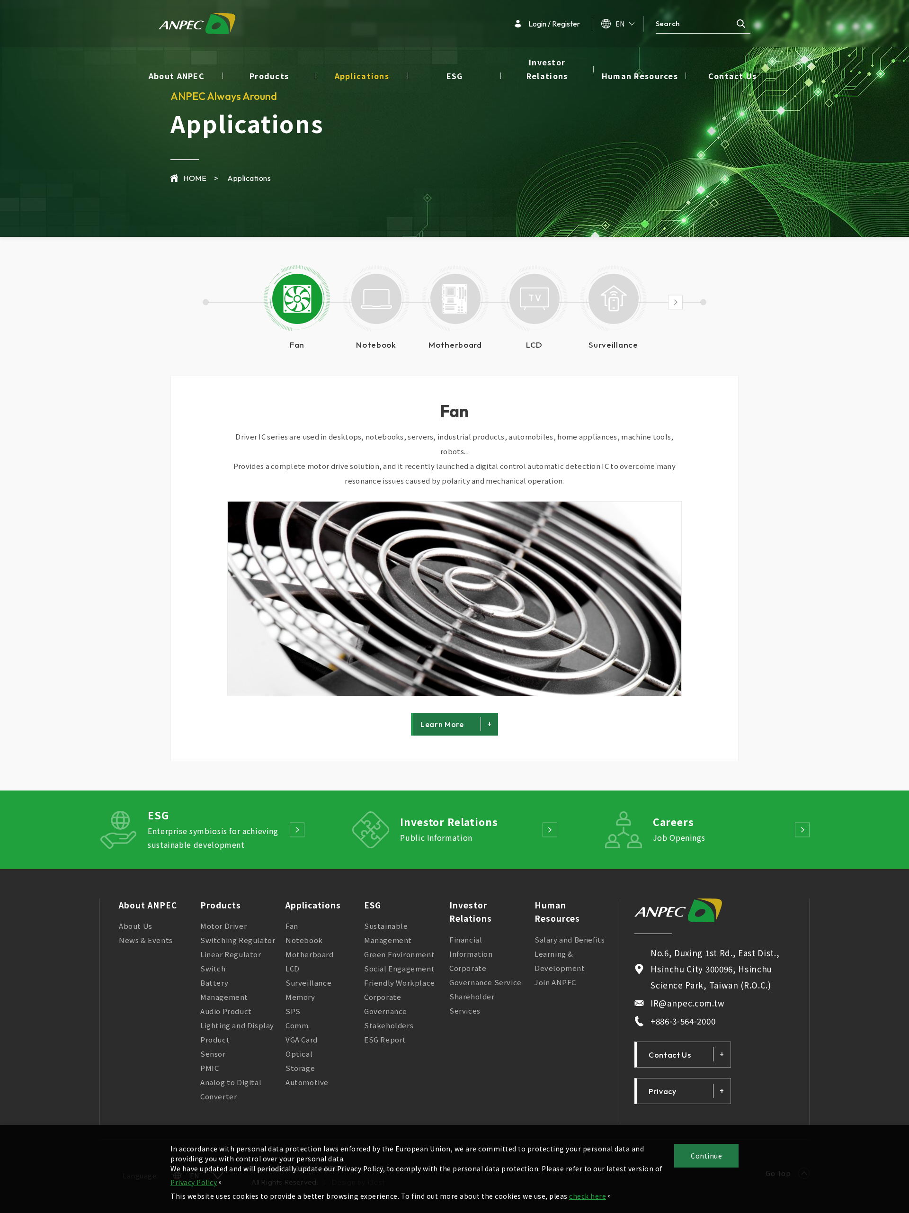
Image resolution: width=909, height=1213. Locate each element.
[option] (297, 308)
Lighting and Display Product (237, 1032)
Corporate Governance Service (485, 975)
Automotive (307, 1082)
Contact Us (732, 75)
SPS (293, 1011)
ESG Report (385, 1039)
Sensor (213, 1054)
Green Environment (399, 954)
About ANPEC (177, 75)
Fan (454, 411)
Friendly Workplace (399, 983)
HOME (194, 178)
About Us (135, 926)
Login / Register (554, 23)
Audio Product (226, 1011)
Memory (300, 997)
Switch (213, 968)
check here (587, 1196)
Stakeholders (388, 1025)
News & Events (146, 940)
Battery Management (224, 990)
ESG (454, 75)
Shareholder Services (472, 1003)
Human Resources (640, 75)
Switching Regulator (237, 940)
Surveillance (308, 983)
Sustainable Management (388, 933)
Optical (298, 1054)
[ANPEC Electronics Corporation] (678, 910)
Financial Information (471, 946)
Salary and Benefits (570, 939)
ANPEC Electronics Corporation (197, 23)
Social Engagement (399, 968)
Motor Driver (223, 926)
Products (269, 75)
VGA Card (301, 1039)
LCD (292, 968)
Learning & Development (560, 961)
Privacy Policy (193, 1182)
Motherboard (309, 954)
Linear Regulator (230, 954)
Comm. (297, 1025)
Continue (706, 1155)
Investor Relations (547, 68)
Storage (300, 1068)
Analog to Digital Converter (230, 1089)
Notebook (304, 940)
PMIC (209, 1068)
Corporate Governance (385, 1004)
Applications (362, 75)
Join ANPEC (555, 982)
